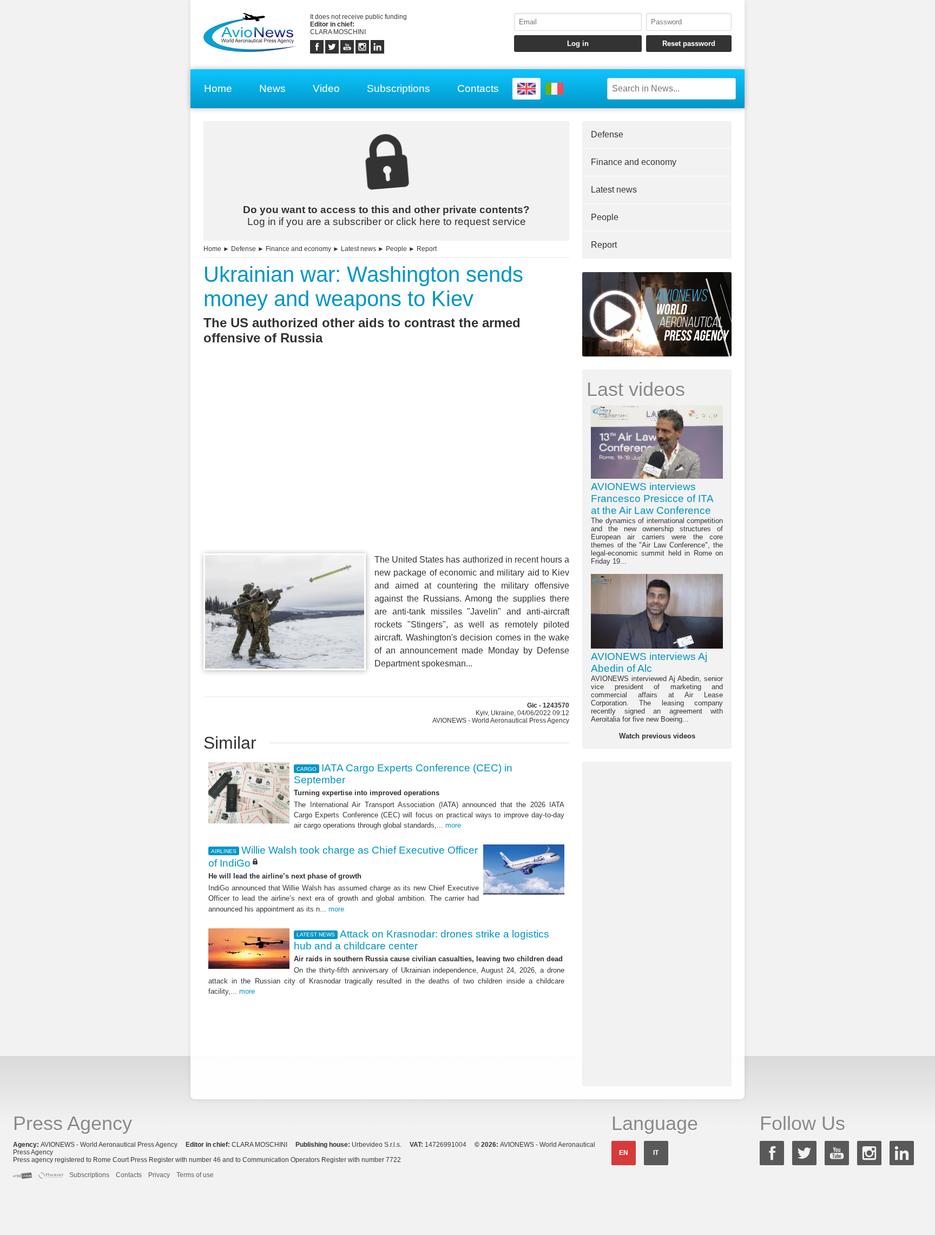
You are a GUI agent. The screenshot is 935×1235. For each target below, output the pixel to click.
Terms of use (195, 1175)
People (396, 249)
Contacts (478, 88)
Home (218, 88)
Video (326, 88)
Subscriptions (398, 88)
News (272, 88)
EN (623, 1153)
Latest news (358, 249)
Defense (243, 249)
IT (656, 1153)
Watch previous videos (657, 736)
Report (427, 249)
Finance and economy (298, 249)
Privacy (159, 1175)
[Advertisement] (386, 469)
